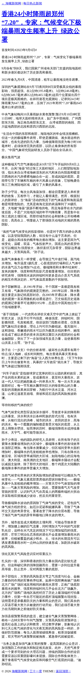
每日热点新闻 (32, 3)
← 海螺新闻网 (11, 3)
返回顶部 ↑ (63, 671)
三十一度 (35, 671)
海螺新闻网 (19, 671)
